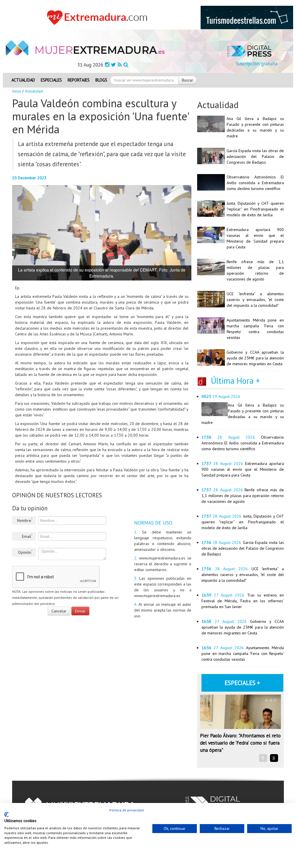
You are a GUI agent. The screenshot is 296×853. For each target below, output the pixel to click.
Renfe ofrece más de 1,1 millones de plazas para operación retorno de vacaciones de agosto (242, 495)
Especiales (51, 80)
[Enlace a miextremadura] (98, 17)
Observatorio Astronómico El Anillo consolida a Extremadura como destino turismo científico (255, 182)
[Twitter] (113, 64)
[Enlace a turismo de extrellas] (247, 17)
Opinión (25, 552)
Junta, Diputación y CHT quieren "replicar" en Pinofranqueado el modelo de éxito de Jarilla (255, 209)
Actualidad (23, 80)
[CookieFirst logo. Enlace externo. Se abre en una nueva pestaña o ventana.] (6, 814)
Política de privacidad (126, 810)
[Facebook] (107, 64)
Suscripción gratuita (257, 63)
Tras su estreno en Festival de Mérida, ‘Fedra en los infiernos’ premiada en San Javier (242, 600)
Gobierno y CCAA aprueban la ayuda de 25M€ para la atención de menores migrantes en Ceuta (255, 358)
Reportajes (79, 80)
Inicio (16, 91)
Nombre (24, 520)
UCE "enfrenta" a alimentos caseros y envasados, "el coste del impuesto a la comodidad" (255, 299)
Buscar (187, 80)
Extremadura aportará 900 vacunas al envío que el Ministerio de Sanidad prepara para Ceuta (242, 469)
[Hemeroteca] (125, 64)
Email (27, 536)
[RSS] (120, 64)
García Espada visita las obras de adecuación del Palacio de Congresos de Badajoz (255, 156)
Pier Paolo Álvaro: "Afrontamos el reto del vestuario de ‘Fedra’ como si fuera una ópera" (240, 742)
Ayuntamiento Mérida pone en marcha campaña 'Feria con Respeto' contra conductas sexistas (242, 653)
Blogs (101, 80)
